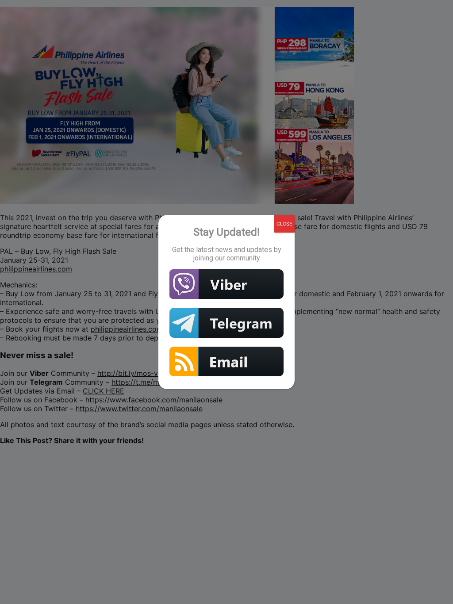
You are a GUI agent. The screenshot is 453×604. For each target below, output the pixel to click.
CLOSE (284, 224)
